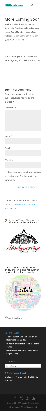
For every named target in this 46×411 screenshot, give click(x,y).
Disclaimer (9, 377)
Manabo (20, 32)
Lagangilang (24, 28)
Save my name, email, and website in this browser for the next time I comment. (23, 176)
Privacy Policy (22, 377)
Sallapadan (10, 36)
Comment (10, 107)
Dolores (8, 28)
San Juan (30, 36)
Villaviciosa (23, 40)
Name (8, 136)
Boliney (24, 24)
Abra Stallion (13, 24)
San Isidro (20, 36)
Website (9, 160)
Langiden (35, 28)
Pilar (34, 32)
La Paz (15, 28)
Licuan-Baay (10, 32)
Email (8, 148)
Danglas (31, 24)
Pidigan (28, 32)
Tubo (14, 40)
